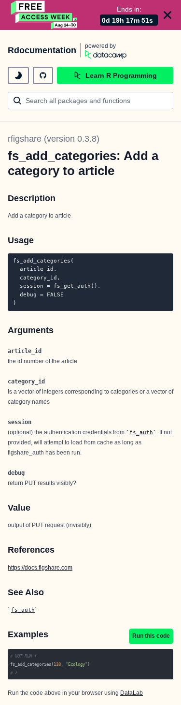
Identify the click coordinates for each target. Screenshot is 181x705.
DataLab (131, 693)
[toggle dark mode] (18, 75)
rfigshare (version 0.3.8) (53, 139)
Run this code (151, 635)
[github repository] (43, 75)
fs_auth (141, 432)
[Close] (167, 15)
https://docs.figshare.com (40, 567)
